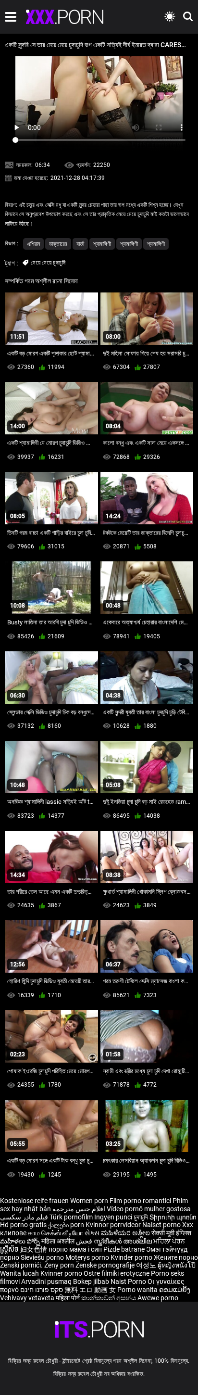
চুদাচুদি (141, 1217)
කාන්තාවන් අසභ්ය (109, 1298)
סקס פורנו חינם (41, 1290)
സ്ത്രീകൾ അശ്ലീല (123, 1241)
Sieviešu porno (43, 1257)
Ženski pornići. (22, 1265)
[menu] (10, 17)
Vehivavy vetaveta (28, 1298)
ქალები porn (67, 1225)
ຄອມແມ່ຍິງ (174, 1290)
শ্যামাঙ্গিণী (102, 244)
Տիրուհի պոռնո (173, 1217)
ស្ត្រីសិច (10, 1249)
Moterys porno (88, 1257)
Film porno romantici (140, 1201)
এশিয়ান (33, 244)
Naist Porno (129, 1281)
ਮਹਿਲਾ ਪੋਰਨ (169, 1241)
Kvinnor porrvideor (114, 1225)
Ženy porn (59, 1265)
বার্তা (80, 244)
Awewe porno (157, 1298)
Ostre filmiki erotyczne (116, 1273)
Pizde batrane (124, 1249)
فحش (85, 1241)
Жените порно (176, 1257)
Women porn (90, 1201)
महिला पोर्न (68, 1298)
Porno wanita (138, 1290)
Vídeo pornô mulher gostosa (149, 1209)
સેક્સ (92, 1233)
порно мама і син (75, 1249)
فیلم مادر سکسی (24, 1217)
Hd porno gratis (23, 1225)
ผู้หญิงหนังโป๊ (177, 1265)
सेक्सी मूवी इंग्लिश (171, 1233)
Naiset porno (162, 1225)
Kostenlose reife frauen (34, 1201)
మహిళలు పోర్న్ (20, 1241)
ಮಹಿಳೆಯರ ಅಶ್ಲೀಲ (126, 1233)
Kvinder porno (132, 1257)
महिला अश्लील (58, 1241)
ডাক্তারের (58, 244)
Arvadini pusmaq (47, 1281)
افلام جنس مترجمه (78, 1209)
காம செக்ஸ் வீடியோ (55, 1233)
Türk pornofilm (71, 1217)
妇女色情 (34, 1249)
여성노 (147, 1265)
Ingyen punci (113, 1217)
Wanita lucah (20, 1273)
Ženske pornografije (105, 1265)
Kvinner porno (62, 1273)
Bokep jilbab (91, 1281)
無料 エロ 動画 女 (90, 1290)
